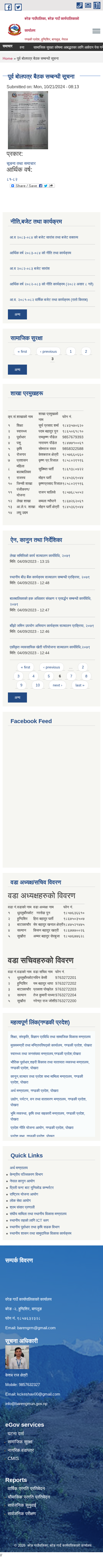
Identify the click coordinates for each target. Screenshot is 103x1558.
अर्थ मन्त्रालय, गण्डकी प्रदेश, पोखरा (34, 1091)
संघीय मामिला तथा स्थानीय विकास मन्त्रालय (38, 1214)
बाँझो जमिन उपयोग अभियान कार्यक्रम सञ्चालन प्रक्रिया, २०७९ (52, 626)
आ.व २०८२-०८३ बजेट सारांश (30, 268)
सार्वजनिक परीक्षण (22, 1513)
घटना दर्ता (16, 1433)
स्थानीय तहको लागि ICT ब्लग (29, 1220)
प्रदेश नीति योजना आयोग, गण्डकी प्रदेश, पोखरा (42, 1128)
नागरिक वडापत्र (21, 1450)
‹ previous (48, 351)
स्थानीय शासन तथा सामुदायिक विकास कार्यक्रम (40, 1233)
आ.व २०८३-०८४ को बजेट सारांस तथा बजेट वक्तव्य (44, 237)
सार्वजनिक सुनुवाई (22, 1505)
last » (80, 685)
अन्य (17, 314)
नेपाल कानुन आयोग (22, 1181)
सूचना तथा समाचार (21, 163)
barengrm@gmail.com (36, 1328)
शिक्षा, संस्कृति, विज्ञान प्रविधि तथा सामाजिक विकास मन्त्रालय (51, 1037)
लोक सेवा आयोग (20, 1200)
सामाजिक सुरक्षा (20, 1441)
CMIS (13, 1458)
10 (38, 685)
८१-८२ (12, 179)
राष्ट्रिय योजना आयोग (24, 1194)
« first (22, 351)
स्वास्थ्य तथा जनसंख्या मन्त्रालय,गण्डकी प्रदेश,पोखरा (46, 1054)
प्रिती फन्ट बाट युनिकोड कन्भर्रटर (32, 1187)
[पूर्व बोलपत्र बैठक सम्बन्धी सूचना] (28, 120)
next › (57, 685)
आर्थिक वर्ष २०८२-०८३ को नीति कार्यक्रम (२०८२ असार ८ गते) (51, 284)
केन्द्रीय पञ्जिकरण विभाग (26, 1174)
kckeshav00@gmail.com (38, 1394)
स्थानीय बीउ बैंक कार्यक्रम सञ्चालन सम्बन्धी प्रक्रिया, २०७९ (50, 577)
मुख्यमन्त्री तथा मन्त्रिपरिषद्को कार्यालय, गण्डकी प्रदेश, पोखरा (51, 1045)
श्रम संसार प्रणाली (22, 1207)
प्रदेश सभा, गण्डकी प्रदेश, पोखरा (32, 1136)
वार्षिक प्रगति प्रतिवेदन (26, 1488)
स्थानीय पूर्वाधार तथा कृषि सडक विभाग (34, 1227)
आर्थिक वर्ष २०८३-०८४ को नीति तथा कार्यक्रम (40, 253)
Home (8, 58)
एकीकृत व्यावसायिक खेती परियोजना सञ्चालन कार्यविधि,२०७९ (50, 647)
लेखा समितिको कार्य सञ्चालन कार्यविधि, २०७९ (40, 556)
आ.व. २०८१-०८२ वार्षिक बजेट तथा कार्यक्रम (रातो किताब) (49, 299)
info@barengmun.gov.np (26, 1403)
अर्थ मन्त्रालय (19, 1168)
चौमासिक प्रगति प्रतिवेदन (29, 1497)
